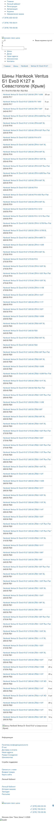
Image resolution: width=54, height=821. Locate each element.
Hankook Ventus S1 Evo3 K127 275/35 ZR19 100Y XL (24, 266)
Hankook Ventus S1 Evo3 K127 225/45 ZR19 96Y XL (24, 180)
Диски (9, 53)
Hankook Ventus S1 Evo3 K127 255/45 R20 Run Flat (24, 388)
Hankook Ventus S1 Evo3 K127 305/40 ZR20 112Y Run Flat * (27, 531)
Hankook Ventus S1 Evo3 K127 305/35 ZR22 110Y (23, 702)
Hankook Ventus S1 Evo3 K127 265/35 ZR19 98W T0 (24, 237)
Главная (7, 66)
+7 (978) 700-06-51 (10, 22)
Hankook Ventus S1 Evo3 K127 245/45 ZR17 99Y (22, 108)
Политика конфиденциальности (15, 744)
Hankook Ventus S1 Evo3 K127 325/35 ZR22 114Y (23, 710)
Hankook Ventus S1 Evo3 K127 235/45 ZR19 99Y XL (24, 201)
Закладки (5, 791)
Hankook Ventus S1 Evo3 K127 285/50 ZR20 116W (23, 481)
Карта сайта (7, 774)
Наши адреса (12, 56)
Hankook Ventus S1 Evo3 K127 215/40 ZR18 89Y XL (24, 123)
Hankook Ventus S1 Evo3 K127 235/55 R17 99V (22, 101)
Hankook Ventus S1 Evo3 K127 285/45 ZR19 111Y (23, 302)
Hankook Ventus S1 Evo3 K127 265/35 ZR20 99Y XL (24, 416)
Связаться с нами (9, 769)
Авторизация (12, 9)
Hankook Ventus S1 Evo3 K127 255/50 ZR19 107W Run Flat (27, 223)
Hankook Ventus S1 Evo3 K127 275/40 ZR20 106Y (23, 438)
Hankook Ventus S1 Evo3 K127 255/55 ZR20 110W (23, 402)
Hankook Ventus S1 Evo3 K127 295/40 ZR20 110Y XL (24, 502)
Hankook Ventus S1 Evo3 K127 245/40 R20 (20, 345)
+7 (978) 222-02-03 (10, 17)
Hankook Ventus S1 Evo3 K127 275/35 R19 (20, 259)
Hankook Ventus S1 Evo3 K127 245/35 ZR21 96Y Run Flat (26, 566)
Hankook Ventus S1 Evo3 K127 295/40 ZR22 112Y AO (24, 695)
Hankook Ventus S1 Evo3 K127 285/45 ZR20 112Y (23, 473)
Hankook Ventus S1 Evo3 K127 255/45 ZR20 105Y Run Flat (27, 395)
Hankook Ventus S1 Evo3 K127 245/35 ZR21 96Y (22, 559)
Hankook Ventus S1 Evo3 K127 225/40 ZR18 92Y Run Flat (26, 130)
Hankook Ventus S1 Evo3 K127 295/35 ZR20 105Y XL (24, 495)
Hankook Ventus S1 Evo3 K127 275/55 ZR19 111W (23, 287)
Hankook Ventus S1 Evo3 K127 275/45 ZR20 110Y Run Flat (27, 452)
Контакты (10, 61)
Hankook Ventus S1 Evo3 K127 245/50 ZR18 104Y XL (24, 144)
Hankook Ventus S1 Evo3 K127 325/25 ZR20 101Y (23, 545)
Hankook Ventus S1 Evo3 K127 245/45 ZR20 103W (23, 366)
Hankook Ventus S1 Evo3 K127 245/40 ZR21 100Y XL (24, 588)
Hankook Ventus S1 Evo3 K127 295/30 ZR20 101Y (23, 488)
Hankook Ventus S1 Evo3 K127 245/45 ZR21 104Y (23, 595)
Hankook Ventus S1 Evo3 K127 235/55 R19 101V (22, 209)
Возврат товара (8, 772)
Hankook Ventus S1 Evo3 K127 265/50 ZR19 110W (23, 244)
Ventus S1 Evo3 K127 (39, 66)
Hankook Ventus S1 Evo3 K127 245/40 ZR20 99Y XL (24, 359)
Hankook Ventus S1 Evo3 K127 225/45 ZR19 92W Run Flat (26, 173)
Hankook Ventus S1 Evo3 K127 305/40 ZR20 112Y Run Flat (27, 523)
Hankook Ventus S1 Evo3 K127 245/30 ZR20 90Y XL (24, 323)
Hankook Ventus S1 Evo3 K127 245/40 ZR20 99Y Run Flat (26, 352)
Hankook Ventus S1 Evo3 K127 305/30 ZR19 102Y (23, 309)
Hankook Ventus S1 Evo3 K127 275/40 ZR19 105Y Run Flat (27, 273)
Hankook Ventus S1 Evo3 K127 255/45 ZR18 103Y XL (24, 159)
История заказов (8, 789)
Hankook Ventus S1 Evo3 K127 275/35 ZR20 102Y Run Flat (27, 430)
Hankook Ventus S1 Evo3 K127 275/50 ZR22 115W (23, 667)
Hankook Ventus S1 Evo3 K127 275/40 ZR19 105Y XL (24, 280)
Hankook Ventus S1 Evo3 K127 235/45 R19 (20, 187)
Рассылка (6, 794)
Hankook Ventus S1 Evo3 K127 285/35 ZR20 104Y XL (24, 466)
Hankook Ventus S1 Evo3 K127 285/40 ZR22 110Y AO (24, 681)
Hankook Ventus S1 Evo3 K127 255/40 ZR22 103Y (23, 659)
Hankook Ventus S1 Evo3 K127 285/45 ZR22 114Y (23, 688)
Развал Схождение (9, 754)
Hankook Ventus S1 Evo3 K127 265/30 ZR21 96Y (22, 609)
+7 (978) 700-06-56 (10, 27)
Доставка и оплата (9, 749)
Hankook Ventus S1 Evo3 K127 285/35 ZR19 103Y (23, 295)
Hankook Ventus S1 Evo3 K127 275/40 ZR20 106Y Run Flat (27, 445)
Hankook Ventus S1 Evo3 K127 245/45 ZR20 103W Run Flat (27, 373)
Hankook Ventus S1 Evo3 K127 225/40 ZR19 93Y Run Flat (26, 166)
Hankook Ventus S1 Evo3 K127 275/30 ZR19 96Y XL (24, 252)
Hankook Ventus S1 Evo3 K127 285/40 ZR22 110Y (23, 674)
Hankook (24, 66)
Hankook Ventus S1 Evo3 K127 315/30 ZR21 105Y (23, 645)
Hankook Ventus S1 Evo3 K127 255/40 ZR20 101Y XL (24, 380)
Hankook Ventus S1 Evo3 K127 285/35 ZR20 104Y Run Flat (27, 459)
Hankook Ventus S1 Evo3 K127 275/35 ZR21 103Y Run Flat (27, 624)
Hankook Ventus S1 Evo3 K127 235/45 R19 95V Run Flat (25, 194)
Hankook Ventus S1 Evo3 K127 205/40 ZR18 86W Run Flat (26, 116)
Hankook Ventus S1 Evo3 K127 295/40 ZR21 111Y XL (24, 638)
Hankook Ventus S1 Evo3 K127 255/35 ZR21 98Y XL (24, 602)
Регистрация (12, 6)
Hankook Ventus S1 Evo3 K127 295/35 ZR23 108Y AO (24, 717)
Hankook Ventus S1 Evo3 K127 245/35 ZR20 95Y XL (24, 337)
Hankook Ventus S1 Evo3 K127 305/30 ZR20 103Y (23, 516)
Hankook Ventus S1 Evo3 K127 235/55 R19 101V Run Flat (26, 216)
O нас (4, 747)
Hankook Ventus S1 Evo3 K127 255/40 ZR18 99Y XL (24, 151)
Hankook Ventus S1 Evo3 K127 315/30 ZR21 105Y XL (24, 652)
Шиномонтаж (12, 58)
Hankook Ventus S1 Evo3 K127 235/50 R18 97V (22, 137)
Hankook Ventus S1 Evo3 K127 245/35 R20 (20, 330)
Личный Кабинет (8, 786)
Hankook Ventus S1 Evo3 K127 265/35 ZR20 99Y (22, 409)
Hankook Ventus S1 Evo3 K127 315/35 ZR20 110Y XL (24, 538)
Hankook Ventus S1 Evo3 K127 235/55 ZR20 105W (23, 316)
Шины (9, 51)
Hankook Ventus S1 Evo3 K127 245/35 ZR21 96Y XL (24, 574)
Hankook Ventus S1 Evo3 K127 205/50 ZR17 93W (23, 94)
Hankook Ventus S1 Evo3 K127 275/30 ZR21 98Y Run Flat (26, 616)
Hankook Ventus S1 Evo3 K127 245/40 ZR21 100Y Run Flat (27, 581)
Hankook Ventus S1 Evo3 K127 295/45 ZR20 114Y (23, 509)
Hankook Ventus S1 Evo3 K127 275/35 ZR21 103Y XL (24, 631)
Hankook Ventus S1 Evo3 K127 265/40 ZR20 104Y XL (24, 423)
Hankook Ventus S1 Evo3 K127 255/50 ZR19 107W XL (24, 230)
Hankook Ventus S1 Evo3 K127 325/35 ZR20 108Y (23, 552)
